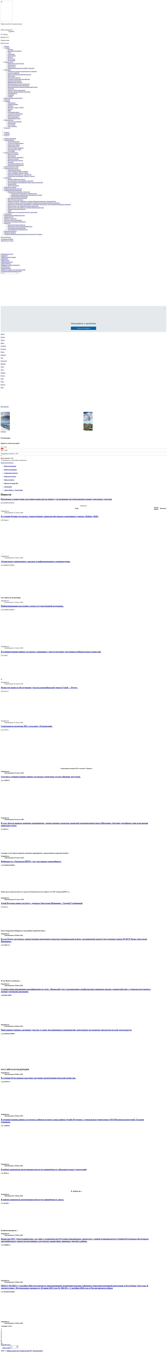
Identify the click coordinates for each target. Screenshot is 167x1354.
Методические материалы (15, 199)
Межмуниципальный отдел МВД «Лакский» (21, 68)
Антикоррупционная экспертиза (17, 198)
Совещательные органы (11, 168)
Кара (2, 378)
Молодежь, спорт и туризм (16, 107)
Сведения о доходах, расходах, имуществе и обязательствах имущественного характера (34, 203)
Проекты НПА (12, 184)
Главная (6, 46)
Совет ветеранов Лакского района (18, 171)
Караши (3, 373)
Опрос (9, 210)
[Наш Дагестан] (6, 263)
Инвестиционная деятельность (13, 98)
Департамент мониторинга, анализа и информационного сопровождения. (35, 561)
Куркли (3, 384)
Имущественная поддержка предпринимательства (22, 87)
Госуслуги (7, 99)
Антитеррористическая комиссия (17, 229)
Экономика (7, 70)
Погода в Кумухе (6, 237)
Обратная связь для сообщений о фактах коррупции (23, 206)
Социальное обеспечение (15, 114)
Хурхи (3, 340)
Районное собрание (10, 232)
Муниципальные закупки (15, 160)
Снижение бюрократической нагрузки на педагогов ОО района (23, 234)
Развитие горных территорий (16, 90)
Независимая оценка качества (13, 189)
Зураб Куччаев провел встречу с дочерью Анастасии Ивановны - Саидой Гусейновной (41, 903)
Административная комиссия (16, 225)
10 (1, 1343)
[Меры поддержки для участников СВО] (13, 270)
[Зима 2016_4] (5, 420)
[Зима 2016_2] (5, 430)
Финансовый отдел (13, 146)
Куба (2, 387)
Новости (10, 57)
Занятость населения (14, 115)
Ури (2, 358)
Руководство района (14, 145)
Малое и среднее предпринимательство (19, 74)
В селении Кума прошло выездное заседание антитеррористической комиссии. (38, 1078)
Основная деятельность (11, 152)
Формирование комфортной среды (14, 215)
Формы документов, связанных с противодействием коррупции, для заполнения (32, 201)
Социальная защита (13, 112)
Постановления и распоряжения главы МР (20, 181)
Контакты (7, 128)
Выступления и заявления (15, 157)
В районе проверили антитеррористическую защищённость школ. (32, 1199)
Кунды (3, 375)
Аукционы (11, 88)
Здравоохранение (13, 104)
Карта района (12, 55)
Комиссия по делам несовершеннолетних (20, 226)
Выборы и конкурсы (10, 218)
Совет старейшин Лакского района (18, 173)
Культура (10, 106)
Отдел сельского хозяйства (15, 148)
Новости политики (10, 466)
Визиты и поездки (13, 154)
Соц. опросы (11, 124)
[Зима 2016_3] (88, 420)
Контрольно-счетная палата (16, 63)
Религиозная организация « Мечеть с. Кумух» (21, 176)
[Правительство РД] (7, 254)
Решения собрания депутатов (16, 179)
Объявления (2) (8, 217)
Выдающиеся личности (15, 51)
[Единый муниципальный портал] (11, 271)
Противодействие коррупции (13, 190)
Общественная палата (14, 118)
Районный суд (12, 65)
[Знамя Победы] (6, 268)
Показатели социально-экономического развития (22, 71)
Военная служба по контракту (13, 220)
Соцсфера (7, 101)
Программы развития (14, 77)
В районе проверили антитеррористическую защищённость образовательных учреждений (44, 1169)
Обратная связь (8, 120)
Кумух (3, 334)
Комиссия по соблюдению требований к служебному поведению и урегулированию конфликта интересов (39, 204)
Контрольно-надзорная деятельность (15, 221)
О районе (7, 48)
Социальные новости (11, 473)
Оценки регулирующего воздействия (19, 79)
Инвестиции (11, 76)
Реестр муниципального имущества (18, 85)
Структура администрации (16, 143)
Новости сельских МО (11, 483)
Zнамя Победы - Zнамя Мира (13, 490)
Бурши (3, 337)
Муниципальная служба (11, 167)
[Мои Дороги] (5, 260)
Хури (2, 367)
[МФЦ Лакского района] (8, 257)
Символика (11, 54)
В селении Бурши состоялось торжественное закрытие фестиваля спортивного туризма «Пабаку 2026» (49, 516)
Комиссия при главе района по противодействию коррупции (26, 207)
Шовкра (3, 364)
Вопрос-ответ (12, 123)
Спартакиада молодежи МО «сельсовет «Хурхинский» (26, 726)
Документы (7, 178)
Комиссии (7, 223)
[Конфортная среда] (7, 262)
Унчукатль (4, 361)
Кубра (2, 352)
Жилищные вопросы (10, 231)
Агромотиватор (12, 93)
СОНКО (10, 96)
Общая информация (10, 138)
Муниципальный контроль (16, 165)
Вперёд (3, 1345)
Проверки (11, 162)
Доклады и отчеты (13, 159)
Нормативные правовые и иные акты (19, 192)
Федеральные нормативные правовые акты (24, 193)
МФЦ (9, 110)
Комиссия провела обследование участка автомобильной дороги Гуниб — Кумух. (39, 687)
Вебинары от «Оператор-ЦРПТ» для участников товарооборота (31, 861)
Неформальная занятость (15, 82)
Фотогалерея (11, 60)
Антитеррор (7, 214)
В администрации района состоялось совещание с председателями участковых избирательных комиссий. (51, 652)
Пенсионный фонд (13, 117)
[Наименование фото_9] (88, 430)
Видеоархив (11, 59)
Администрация (9, 140)
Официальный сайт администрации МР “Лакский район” (25, 1351)
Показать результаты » (7, 462)
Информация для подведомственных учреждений (22, 212)
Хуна (2, 370)
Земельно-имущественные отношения (19, 92)
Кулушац (3, 349)
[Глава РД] (4, 255)
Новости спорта (9, 480)
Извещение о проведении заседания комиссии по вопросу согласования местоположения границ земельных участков (56, 499)
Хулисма (3, 346)
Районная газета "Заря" (14, 149)
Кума (2, 381)
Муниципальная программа (19, 196)
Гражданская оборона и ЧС (16, 163)
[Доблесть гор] (5, 266)
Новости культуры (10, 476)
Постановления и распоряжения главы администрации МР (25, 182)
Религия (10, 109)
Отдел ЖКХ (11, 151)
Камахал (3, 355)
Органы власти (8, 62)
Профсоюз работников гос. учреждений (19, 174)
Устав (9, 52)
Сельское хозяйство (13, 73)
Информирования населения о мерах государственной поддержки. (32, 606)
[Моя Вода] (4, 259)
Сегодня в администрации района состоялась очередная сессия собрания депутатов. (41, 777)
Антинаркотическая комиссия (16, 228)
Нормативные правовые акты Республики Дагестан (26, 195)
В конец (7, 1345)
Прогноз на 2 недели (7, 240)
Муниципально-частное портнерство (19, 84)
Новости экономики (10, 469)
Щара (2, 343)
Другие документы (13, 185)
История (10, 49)
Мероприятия (12, 156)
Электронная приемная (14, 121)
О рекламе (11, 95)
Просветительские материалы (16, 209)
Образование (11, 103)
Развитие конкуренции (14, 81)
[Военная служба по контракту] (10, 265)
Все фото (3, 431)
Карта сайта (6, 1348)
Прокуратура (11, 66)
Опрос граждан (12, 126)
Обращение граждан (10, 187)
